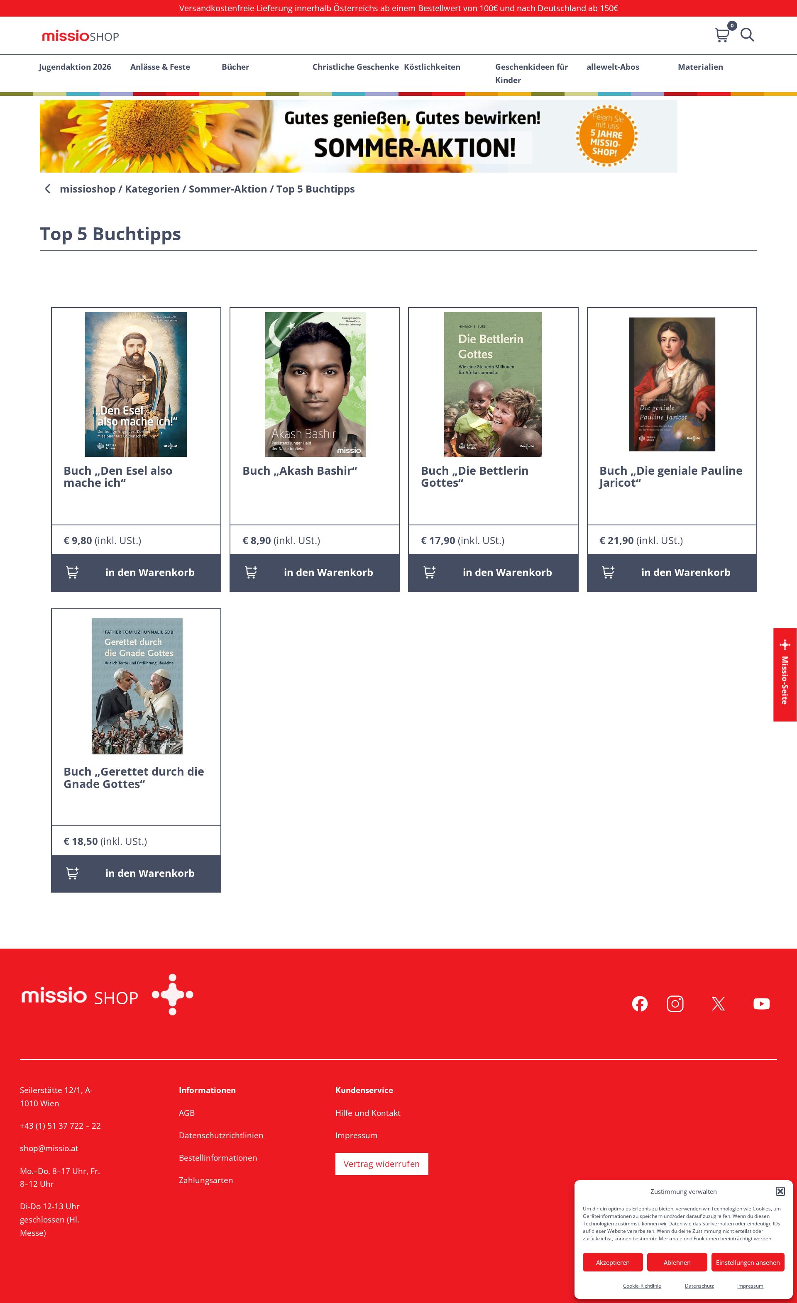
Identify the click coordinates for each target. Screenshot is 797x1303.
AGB (187, 1113)
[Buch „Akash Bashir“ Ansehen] (314, 383)
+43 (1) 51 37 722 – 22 (60, 1125)
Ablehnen (677, 1262)
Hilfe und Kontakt (368, 1113)
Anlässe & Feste (160, 66)
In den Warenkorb (150, 572)
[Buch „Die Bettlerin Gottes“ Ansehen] (493, 383)
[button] (780, 1191)
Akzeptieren (613, 1262)
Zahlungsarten (206, 1180)
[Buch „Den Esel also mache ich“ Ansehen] (136, 383)
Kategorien (152, 188)
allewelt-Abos (613, 66)
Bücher (235, 66)
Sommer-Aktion (228, 188)
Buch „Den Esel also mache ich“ (118, 476)
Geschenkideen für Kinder (531, 73)
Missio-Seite (785, 680)
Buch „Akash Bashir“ (299, 470)
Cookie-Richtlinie (642, 1285)
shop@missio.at (49, 1148)
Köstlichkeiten (432, 66)
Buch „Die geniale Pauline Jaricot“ (671, 476)
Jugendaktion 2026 (75, 66)
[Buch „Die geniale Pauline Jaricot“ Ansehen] (671, 383)
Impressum (750, 1285)
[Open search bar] (745, 35)
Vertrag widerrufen (382, 1163)
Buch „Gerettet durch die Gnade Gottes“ (134, 777)
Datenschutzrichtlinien (221, 1135)
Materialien (700, 66)
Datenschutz (699, 1285)
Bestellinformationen (218, 1157)
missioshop (88, 188)
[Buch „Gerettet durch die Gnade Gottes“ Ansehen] (136, 684)
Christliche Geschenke (356, 66)
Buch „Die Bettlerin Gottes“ (475, 476)
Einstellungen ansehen (748, 1262)
